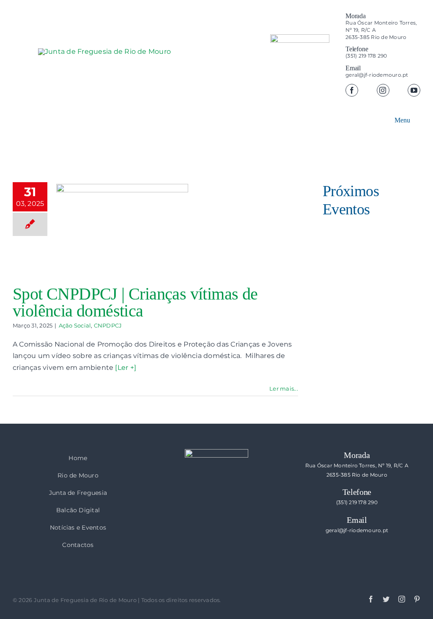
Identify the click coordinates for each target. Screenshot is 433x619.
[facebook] (351, 90)
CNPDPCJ (108, 325)
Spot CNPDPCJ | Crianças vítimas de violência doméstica (135, 302)
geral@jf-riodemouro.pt (376, 75)
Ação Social (75, 325)
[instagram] (383, 90)
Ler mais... (283, 388)
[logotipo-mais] (165, 72)
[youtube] (414, 90)
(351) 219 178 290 (366, 56)
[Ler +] (125, 368)
